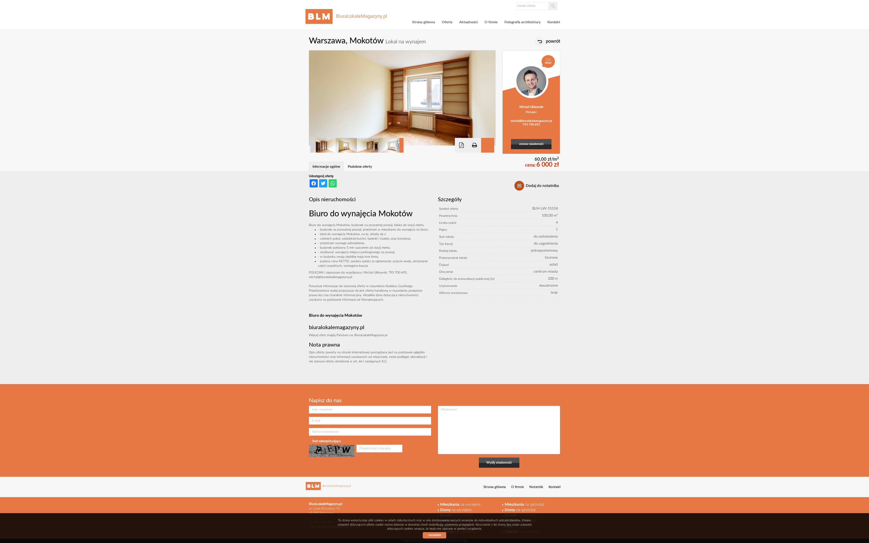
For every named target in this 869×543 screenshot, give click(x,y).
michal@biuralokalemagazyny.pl (531, 121)
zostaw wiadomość (531, 144)
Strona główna (423, 22)
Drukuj (474, 145)
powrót (553, 41)
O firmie (491, 22)
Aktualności (468, 22)
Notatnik (536, 487)
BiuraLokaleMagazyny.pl (370, 335)
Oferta (447, 22)
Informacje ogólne (326, 166)
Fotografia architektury (522, 22)
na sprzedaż (524, 504)
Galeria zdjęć (487, 145)
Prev (312, 145)
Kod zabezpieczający (326, 441)
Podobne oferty (360, 166)
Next (401, 145)
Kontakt (553, 22)
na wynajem (460, 504)
